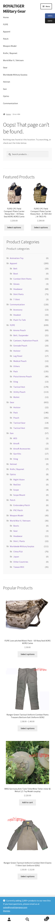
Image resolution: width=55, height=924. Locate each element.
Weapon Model (10, 46)
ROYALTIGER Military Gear (14, 8)
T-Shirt (16, 299)
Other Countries (20, 561)
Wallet (16, 397)
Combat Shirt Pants (22, 278)
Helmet (6, 81)
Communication (10, 103)
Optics (6, 96)
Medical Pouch (19, 361)
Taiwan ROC (18, 567)
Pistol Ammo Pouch (22, 376)
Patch (5, 38)
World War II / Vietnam (13, 60)
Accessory (17, 309)
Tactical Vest (19, 387)
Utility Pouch (19, 392)
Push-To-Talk (19, 320)
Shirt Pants (18, 294)
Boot (15, 273)
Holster (16, 350)
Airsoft (16, 443)
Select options (14, 227)
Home (6, 17)
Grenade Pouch (20, 345)
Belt (15, 268)
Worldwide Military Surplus (15, 74)
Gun (5, 89)
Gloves (16, 284)
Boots (16, 525)
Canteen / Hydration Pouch (25, 340)
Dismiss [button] (6, 910)
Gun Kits (17, 453)
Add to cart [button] (27, 802)
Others (16, 366)
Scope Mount (19, 495)
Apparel (6, 31)
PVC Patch (18, 510)
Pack (15, 371)
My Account (9, 919)
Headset (17, 315)
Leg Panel (17, 356)
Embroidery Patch (21, 505)
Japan (16, 556)
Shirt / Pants (19, 541)
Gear (5, 67)
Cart (42, 917)
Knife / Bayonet (10, 53)
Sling (15, 381)
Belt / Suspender (20, 335)
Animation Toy (16, 258)
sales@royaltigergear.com (15, 907)
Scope (16, 489)
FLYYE (5, 24)
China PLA (18, 551)
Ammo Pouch (19, 330)
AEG (15, 438)
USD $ (48, 15)
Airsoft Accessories (21, 448)
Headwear (17, 289)
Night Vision (19, 479)
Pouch (16, 417)
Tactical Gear (19, 422)
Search (27, 919)
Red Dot (17, 484)
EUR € (48, 20)
